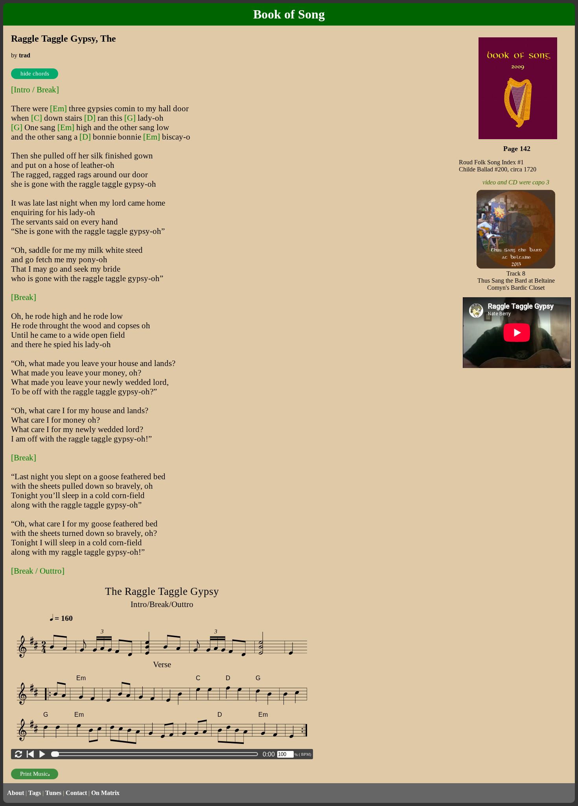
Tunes (53, 792)
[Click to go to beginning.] (30, 754)
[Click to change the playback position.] (156, 754)
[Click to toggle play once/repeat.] (18, 754)
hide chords (34, 73)
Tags (34, 792)
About (15, 792)
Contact (76, 792)
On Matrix (105, 792)
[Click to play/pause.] (42, 754)
